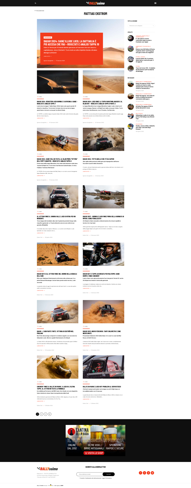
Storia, (138, 56)
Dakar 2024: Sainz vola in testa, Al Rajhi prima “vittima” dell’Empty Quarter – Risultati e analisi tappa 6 (57, 160)
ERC (137, 47)
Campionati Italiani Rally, (143, 46)
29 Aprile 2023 (48, 237)
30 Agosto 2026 (140, 90)
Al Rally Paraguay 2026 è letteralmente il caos (144, 107)
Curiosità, (139, 35)
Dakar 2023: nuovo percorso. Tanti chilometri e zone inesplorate (102, 332)
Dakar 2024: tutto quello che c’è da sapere (98, 159)
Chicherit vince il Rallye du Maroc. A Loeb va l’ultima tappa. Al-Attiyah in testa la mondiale (56, 388)
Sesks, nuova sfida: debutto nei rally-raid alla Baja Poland (145, 127)
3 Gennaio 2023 (95, 292)
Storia (138, 66)
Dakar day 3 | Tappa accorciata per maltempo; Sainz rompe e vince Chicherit (101, 275)
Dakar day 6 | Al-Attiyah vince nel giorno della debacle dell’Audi (57, 275)
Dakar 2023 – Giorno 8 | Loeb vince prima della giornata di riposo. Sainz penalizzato (103, 217)
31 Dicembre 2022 (49, 350)
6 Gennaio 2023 (49, 294)
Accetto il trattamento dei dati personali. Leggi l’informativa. (96, 478)
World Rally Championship (143, 36)
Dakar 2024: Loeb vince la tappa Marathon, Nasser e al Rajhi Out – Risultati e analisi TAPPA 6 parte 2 (102, 102)
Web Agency (57, 485)
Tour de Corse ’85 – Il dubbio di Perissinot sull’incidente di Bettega (145, 69)
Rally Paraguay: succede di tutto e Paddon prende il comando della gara (145, 97)
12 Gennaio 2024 (99, 122)
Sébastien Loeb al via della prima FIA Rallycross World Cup (145, 116)
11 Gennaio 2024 (53, 180)
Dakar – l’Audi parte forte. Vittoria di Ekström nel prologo (55, 332)
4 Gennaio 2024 (99, 175)
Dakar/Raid (47, 37)
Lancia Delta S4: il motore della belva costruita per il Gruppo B (145, 60)
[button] (39, 10)
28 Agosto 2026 (140, 101)
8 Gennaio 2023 (95, 235)
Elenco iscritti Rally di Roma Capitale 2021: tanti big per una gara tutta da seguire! (145, 50)
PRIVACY (152, 485)
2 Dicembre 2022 (95, 350)
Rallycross (139, 113)
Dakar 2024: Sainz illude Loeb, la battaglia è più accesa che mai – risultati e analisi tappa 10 (71, 43)
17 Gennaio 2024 (60, 60)
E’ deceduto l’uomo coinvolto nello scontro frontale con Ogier (143, 40)
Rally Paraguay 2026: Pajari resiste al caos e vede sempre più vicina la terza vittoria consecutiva (145, 86)
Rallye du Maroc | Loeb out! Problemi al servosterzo (102, 387)
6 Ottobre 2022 (49, 405)
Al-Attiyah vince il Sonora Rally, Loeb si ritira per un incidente (56, 217)
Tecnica (142, 56)
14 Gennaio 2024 (53, 122)
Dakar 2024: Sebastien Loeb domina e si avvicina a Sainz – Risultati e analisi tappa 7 (57, 102)
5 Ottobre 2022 (94, 403)
